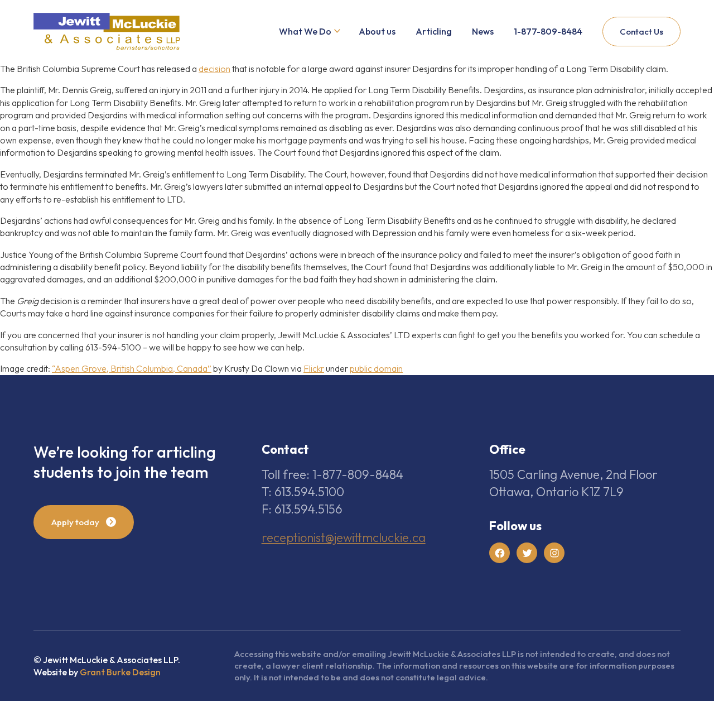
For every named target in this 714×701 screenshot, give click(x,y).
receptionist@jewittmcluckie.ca (344, 537)
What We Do (305, 31)
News (483, 31)
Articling (434, 31)
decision (214, 68)
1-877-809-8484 (548, 31)
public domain (376, 368)
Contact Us (641, 31)
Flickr (313, 368)
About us (377, 31)
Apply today (75, 522)
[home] (106, 31)
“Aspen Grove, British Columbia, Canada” (131, 368)
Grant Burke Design (120, 672)
